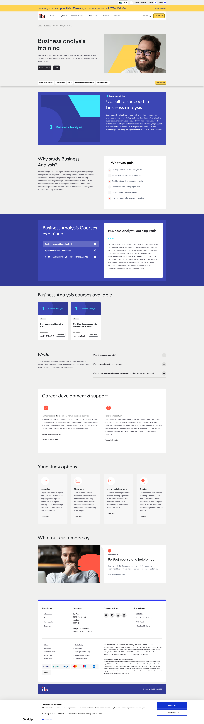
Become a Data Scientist (50, 440)
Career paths (48, 622)
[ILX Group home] (42, 16)
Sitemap (46, 645)
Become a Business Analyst (51, 434)
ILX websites (139, 608)
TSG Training (140, 622)
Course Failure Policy (81, 658)
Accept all (172, 705)
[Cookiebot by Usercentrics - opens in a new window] (28, 719)
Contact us (77, 608)
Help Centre (105, 16)
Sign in (151, 2)
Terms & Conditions (49, 652)
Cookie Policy (48, 658)
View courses (61, 82)
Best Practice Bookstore (144, 618)
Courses (52, 16)
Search (145, 16)
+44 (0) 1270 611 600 (140, 2)
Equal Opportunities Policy (82, 652)
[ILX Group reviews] (46, 672)
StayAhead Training (143, 626)
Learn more (45, 516)
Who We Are (93, 16)
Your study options (102, 82)
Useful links (47, 648)
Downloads (48, 618)
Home (40, 26)
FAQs (56, 68)
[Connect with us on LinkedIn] (124, 615)
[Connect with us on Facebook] (112, 615)
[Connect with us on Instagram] (118, 615)
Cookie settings (170, 712)
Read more (60, 334)
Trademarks (78, 648)
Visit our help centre (111, 440)
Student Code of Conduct (82, 655)
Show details (47, 720)
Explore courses (44, 68)
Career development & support (84, 82)
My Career (63, 16)
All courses (48, 614)
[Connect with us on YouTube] (106, 615)
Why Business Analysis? (46, 82)
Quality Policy (79, 645)
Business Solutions (77, 16)
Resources (117, 16)
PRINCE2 (139, 614)
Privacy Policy (48, 655)
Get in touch (159, 16)
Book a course (161, 82)
